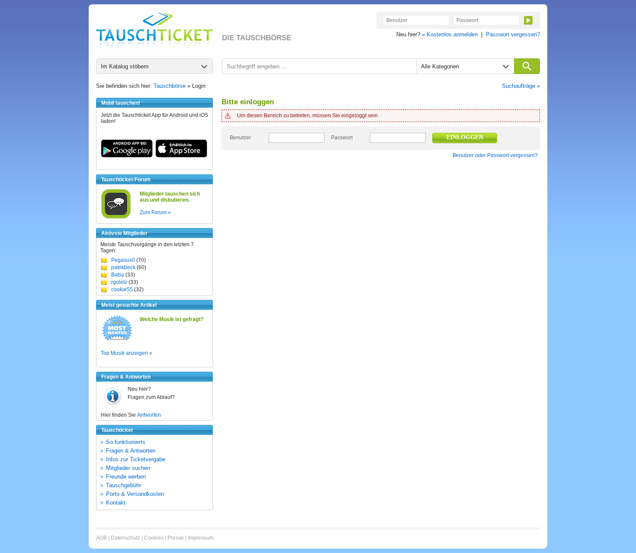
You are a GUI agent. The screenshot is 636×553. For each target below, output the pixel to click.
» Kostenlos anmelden (450, 34)
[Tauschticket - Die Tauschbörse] (154, 31)
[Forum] (116, 217)
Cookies (154, 538)
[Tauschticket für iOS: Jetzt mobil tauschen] (181, 156)
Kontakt (115, 502)
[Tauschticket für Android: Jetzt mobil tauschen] (127, 156)
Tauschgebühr (123, 485)
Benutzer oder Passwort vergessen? (495, 155)
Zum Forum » (155, 212)
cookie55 (122, 289)
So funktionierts (125, 442)
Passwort (342, 138)
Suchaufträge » (521, 86)
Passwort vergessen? (513, 34)
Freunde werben (126, 476)
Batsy (117, 275)
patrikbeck (123, 267)
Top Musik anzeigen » (126, 353)
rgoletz (119, 282)
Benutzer (240, 138)
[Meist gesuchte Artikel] (117, 340)
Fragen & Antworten (130, 450)
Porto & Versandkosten (135, 494)
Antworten (149, 415)
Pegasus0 (123, 260)
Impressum (201, 538)
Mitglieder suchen (128, 468)
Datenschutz (125, 538)
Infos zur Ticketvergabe (135, 459)
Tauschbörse (170, 86)
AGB (101, 538)
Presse (175, 538)
